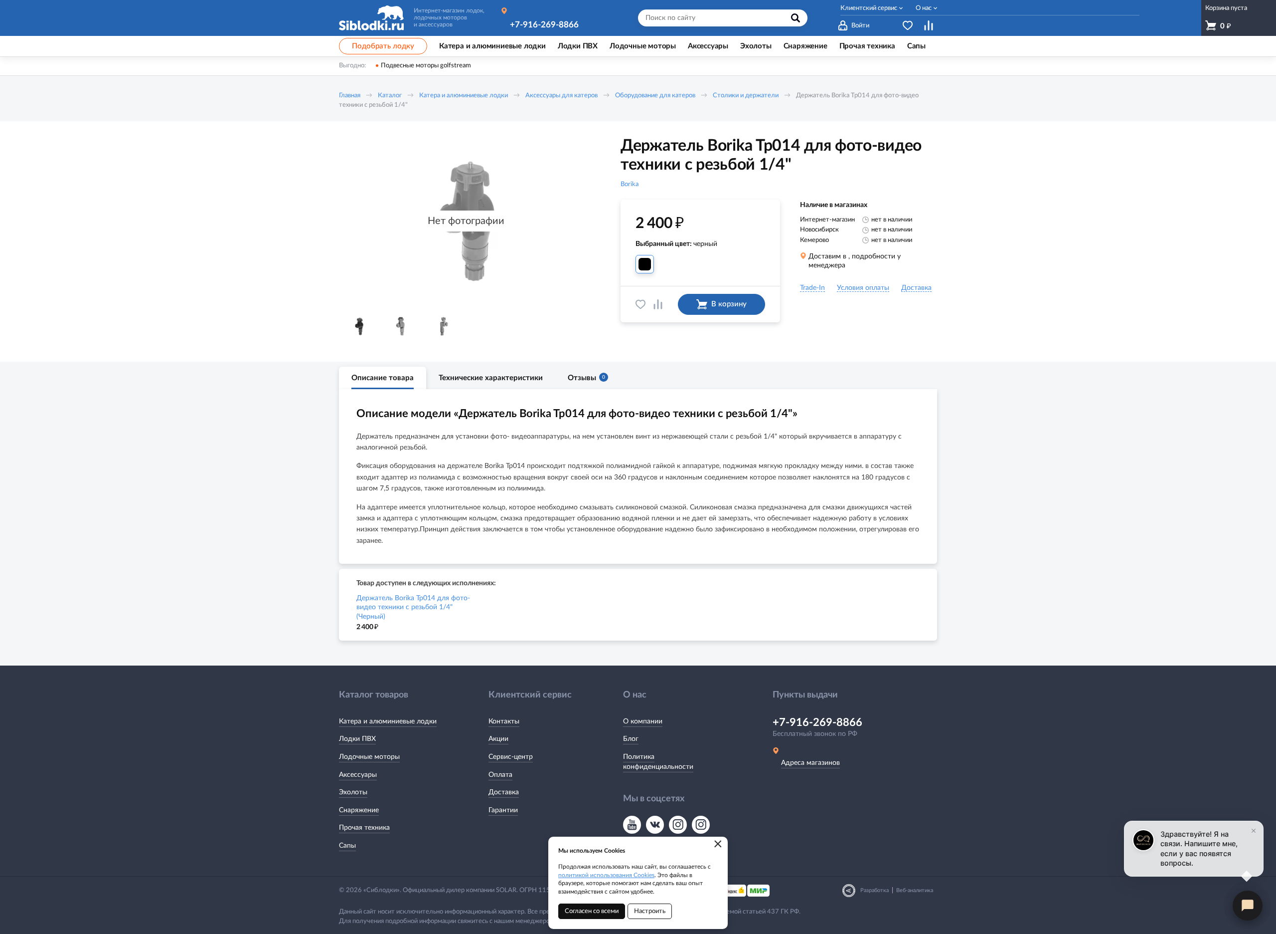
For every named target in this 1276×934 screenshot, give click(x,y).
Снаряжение (359, 810)
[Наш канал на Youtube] (632, 825)
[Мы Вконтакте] (655, 825)
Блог (630, 738)
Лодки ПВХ (357, 738)
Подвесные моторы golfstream (426, 65)
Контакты (503, 721)
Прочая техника (364, 827)
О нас (924, 8)
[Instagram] (678, 825)
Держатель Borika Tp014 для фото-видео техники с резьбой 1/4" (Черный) (413, 607)
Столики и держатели (746, 95)
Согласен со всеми (592, 911)
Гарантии (503, 810)
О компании (642, 721)
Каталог (390, 95)
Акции (498, 738)
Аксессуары (358, 774)
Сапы (347, 845)
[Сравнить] (657, 304)
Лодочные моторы (369, 756)
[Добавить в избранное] (640, 304)
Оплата (500, 774)
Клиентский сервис (868, 8)
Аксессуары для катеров (561, 95)
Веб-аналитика (914, 890)
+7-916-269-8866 (544, 24)
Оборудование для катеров (655, 95)
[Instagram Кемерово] (701, 825)
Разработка (874, 890)
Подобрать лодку (383, 46)
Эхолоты (353, 792)
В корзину (729, 304)
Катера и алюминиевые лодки (463, 95)
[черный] (645, 264)
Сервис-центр (510, 756)
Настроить (649, 911)
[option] (359, 326)
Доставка (503, 792)
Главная (349, 95)
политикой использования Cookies (606, 875)
